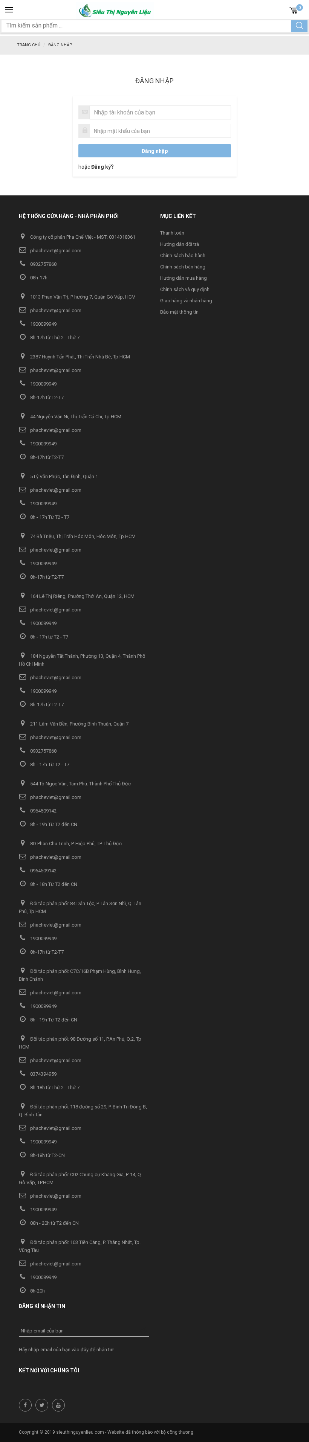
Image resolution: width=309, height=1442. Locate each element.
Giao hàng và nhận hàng (186, 300)
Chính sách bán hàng (182, 267)
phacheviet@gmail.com (55, 250)
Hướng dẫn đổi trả (179, 244)
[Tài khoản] (281, 9)
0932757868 (43, 264)
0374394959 (43, 1074)
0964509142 (43, 811)
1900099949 (43, 324)
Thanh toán (172, 233)
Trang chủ (28, 45)
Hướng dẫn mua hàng (183, 278)
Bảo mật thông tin (179, 312)
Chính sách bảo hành (182, 255)
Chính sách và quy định (185, 289)
